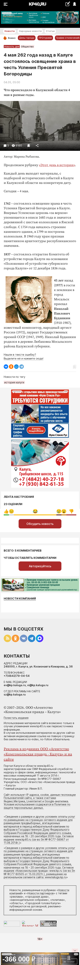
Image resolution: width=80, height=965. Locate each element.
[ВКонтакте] (6, 366)
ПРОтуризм (45, 37)
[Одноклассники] (11, 366)
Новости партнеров (41, 893)
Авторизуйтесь (40, 566)
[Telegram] (21, 366)
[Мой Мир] (16, 366)
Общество (27, 46)
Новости (9, 31)
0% (11, 511)
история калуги (14, 382)
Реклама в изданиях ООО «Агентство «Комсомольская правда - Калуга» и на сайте (38, 754)
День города (26, 37)
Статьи (50, 31)
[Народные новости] (67, 3)
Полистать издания (16, 717)
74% (35, 511)
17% (71, 511)
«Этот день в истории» (57, 165)
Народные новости (30, 31)
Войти (74, 4)
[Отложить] (29, 145)
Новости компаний (20, 598)
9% (6, 511)
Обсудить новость (40, 524)
